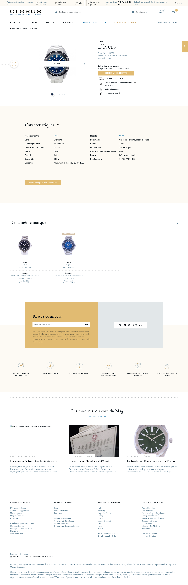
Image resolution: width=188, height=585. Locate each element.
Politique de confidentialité (69, 339)
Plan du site (15, 531)
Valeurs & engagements (19, 510)
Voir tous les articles (97, 417)
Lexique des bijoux (149, 536)
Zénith (100, 528)
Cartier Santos (147, 510)
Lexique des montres (150, 533)
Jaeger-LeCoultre (105, 513)
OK (86, 325)
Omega (101, 515)
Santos (116, 574)
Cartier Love (147, 523)
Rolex (100, 508)
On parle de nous (17, 515)
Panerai (101, 526)
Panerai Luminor (148, 508)
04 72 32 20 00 (124, 3)
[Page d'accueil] (25, 12)
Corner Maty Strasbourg (64, 521)
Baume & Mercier (105, 521)
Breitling (101, 510)
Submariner (108, 574)
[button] (52, 94)
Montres (14, 29)
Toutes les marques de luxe (108, 533)
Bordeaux (58, 513)
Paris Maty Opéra (61, 510)
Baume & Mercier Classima (153, 518)
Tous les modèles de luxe (108, 536)
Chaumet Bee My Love (151, 526)
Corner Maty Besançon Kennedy (67, 526)
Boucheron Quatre (149, 521)
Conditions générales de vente (22, 523)
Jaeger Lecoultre (160, 564)
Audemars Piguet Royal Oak (153, 513)
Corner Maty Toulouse (63, 523)
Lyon (56, 508)
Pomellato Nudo (148, 528)
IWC (100, 523)
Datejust (98, 574)
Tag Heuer (172, 564)
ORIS (100, 42)
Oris (25, 29)
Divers (33, 29)
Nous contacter (16, 533)
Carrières (14, 518)
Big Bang (123, 574)
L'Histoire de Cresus (18, 508)
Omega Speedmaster (150, 515)
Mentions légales (17, 526)
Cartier (101, 518)
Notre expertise (16, 513)
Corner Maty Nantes (62, 518)
